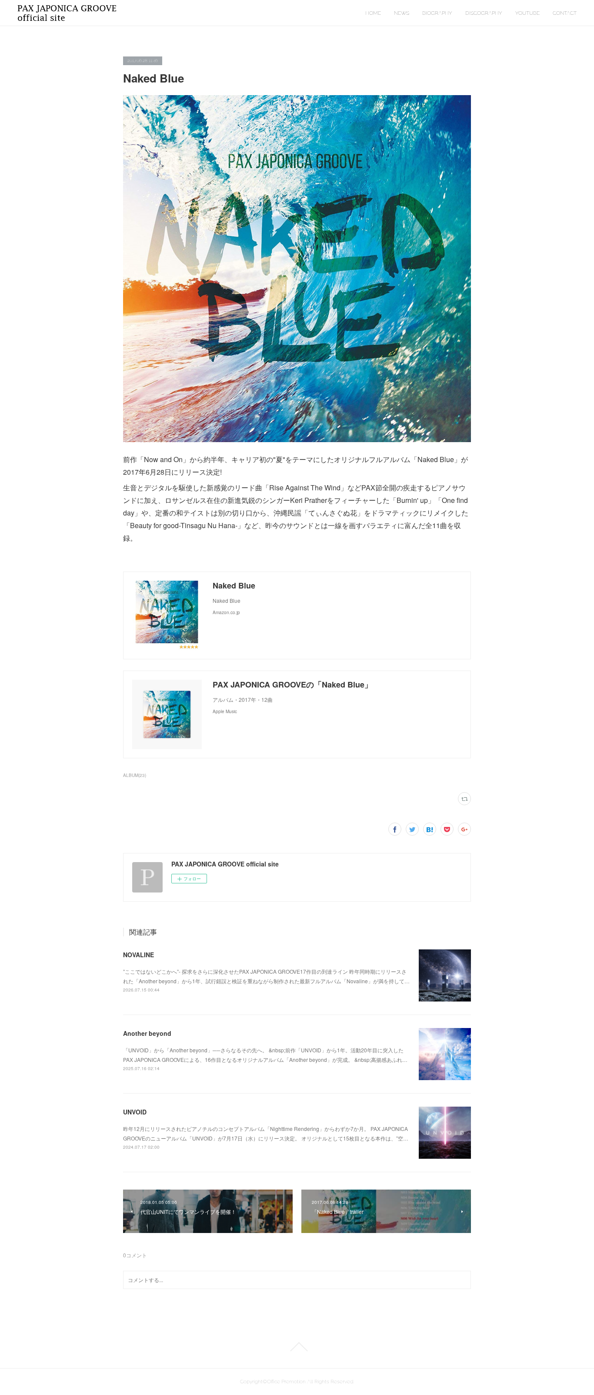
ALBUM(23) (134, 775)
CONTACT (565, 13)
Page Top (297, 1347)
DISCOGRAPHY (483, 13)
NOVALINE (138, 954)
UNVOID (135, 1111)
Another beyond (147, 1033)
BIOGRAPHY (437, 13)
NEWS (401, 13)
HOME (373, 13)
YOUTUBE (527, 13)
